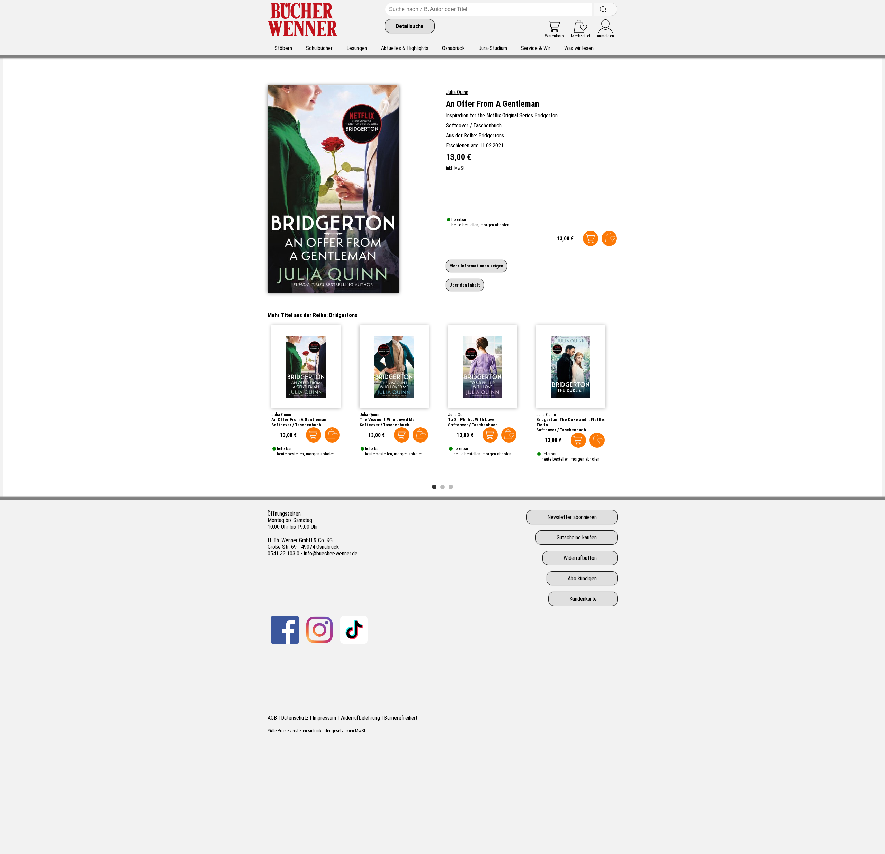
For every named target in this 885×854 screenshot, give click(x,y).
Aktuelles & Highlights (404, 48)
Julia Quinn (457, 92)
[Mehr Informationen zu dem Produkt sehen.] (306, 366)
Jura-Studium (492, 48)
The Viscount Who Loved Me (387, 419)
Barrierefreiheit (400, 718)
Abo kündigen (582, 578)
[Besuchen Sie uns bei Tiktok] (354, 629)
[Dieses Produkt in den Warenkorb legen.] (590, 238)
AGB (272, 718)
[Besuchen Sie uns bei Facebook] (285, 629)
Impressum (324, 718)
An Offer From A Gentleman (298, 419)
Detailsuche (410, 26)
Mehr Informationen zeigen (476, 266)
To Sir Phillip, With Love (471, 419)
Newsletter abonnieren (572, 517)
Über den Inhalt (464, 285)
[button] (434, 487)
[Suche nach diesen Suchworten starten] (605, 9)
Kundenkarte (583, 599)
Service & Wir (535, 48)
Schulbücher (319, 48)
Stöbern (283, 48)
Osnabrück (453, 48)
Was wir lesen (579, 48)
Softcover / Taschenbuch (296, 424)
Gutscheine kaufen (577, 537)
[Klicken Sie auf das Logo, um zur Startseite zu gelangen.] (303, 20)
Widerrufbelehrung (360, 718)
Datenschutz (294, 718)
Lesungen (356, 48)
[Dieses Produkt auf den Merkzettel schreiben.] (609, 238)
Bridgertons (491, 135)
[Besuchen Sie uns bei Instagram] (319, 629)
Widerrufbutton (580, 558)
